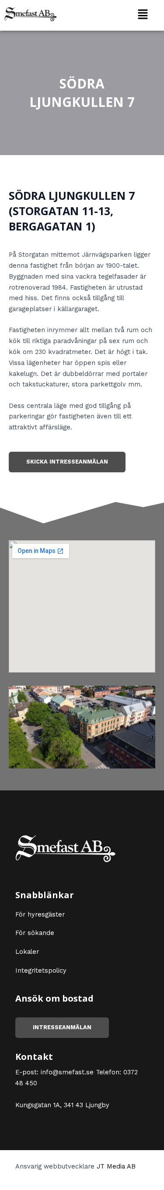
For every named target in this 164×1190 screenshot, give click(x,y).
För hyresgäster (40, 914)
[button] (142, 14)
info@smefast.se (67, 1072)
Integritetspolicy (40, 970)
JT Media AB (116, 1166)
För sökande (34, 933)
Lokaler (27, 952)
